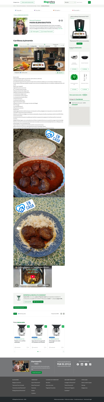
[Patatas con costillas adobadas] (21, 332)
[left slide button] (14, 351)
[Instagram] (86, 364)
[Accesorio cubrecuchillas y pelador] (74, 57)
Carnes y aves (17, 337)
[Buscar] (89, 2)
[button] (70, 2)
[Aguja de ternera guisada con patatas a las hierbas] (39, 332)
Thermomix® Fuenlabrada (21, 5)
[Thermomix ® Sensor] (85, 77)
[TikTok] (90, 364)
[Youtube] (82, 364)
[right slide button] (63, 351)
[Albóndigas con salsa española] (56, 332)
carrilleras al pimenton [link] (45, 5)
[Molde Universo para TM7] (74, 77)
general (38, 5)
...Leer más (60, 28)
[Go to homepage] (49, 2)
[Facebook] (77, 364)
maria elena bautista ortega (31, 5)
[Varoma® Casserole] (85, 57)
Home (14, 5)
